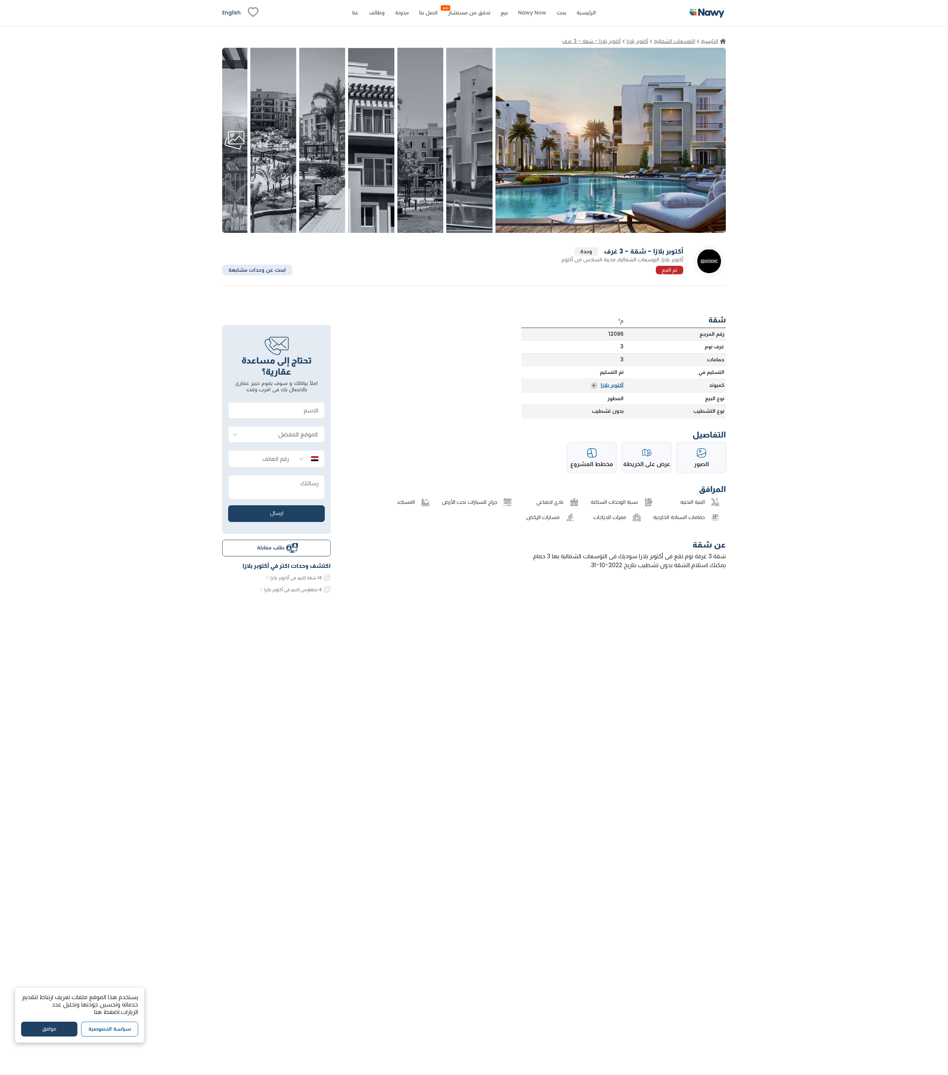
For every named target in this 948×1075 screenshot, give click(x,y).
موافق (49, 1028)
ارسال (276, 513)
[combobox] (283, 434)
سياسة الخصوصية (110, 1028)
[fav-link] (253, 13)
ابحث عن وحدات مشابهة (257, 269)
